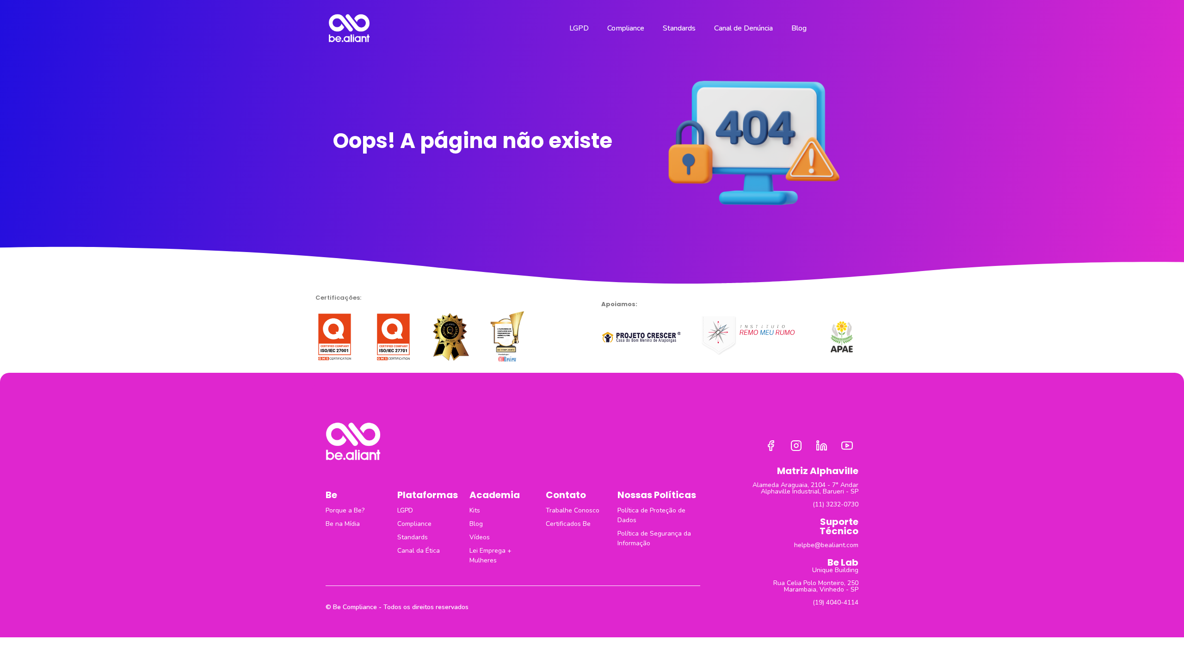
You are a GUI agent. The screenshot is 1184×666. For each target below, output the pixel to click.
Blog (799, 28)
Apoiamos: (619, 304)
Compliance (625, 28)
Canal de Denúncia (743, 28)
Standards (679, 28)
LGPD (579, 28)
